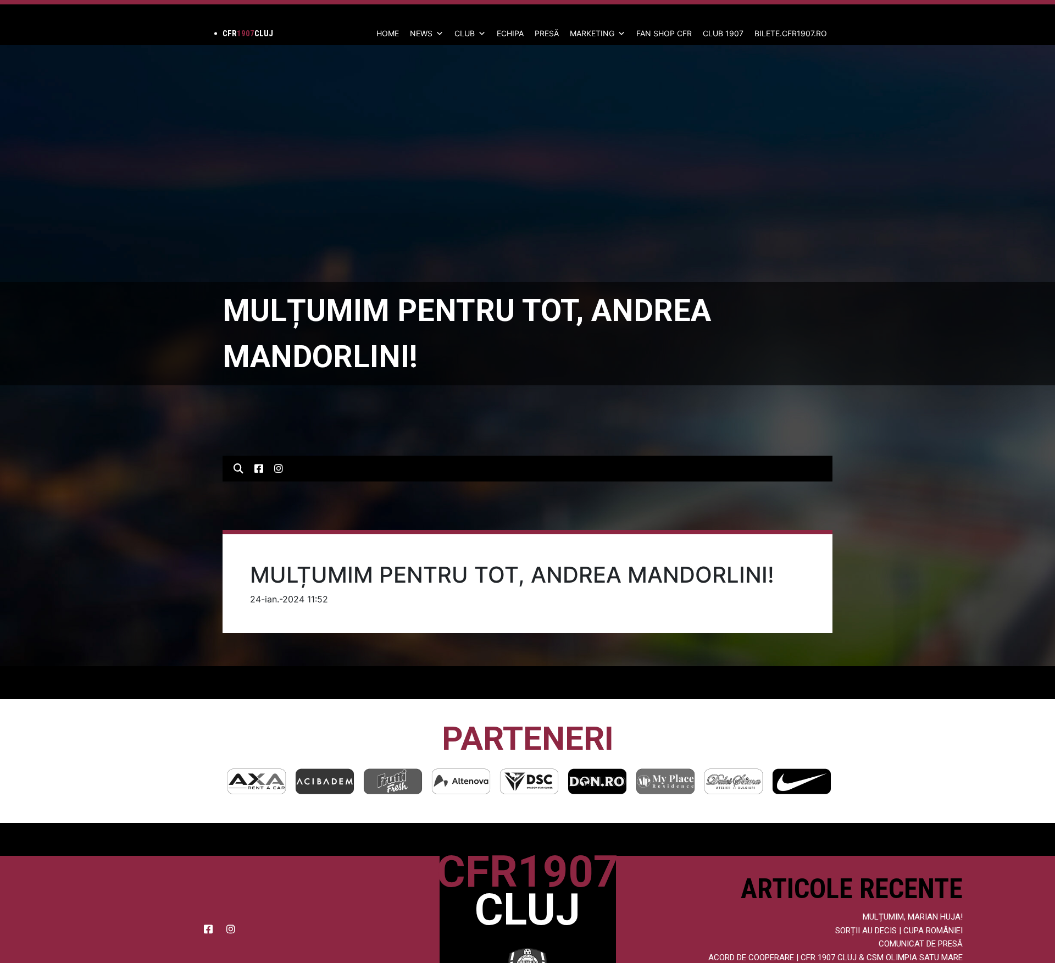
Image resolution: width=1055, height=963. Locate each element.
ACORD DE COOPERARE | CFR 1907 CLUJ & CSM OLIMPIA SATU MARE (835, 957)
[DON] (529, 781)
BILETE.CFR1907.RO (790, 33)
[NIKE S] (733, 781)
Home (387, 33)
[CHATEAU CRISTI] (801, 781)
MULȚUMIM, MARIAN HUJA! (913, 917)
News (421, 33)
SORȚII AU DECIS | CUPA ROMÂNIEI (899, 931)
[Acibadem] (256, 781)
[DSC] (461, 781)
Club (464, 33)
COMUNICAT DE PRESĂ (921, 944)
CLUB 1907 (723, 33)
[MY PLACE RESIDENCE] (597, 781)
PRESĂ (547, 33)
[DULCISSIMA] (665, 781)
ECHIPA (510, 33)
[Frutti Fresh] (325, 781)
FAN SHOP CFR (664, 33)
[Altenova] (393, 781)
